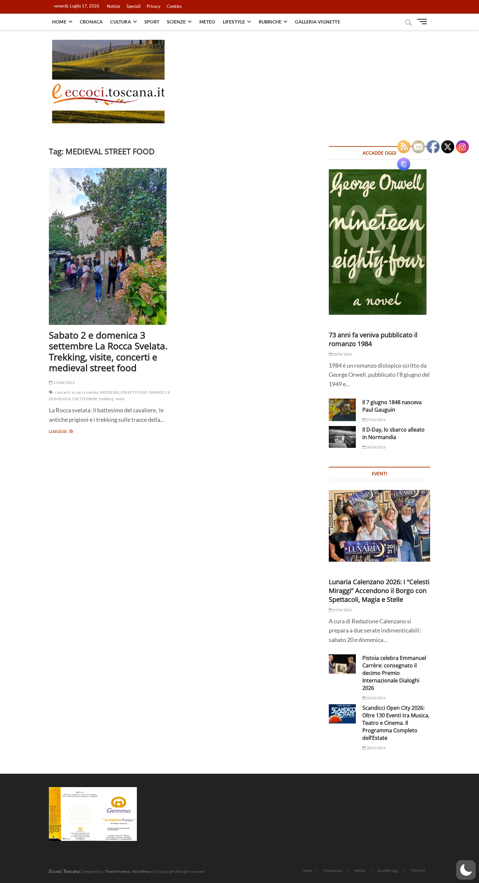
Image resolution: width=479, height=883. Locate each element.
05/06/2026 (375, 698)
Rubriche (270, 21)
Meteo (207, 21)
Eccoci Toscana (64, 871)
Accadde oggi (387, 870)
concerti (62, 392)
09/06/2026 (342, 610)
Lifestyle (234, 21)
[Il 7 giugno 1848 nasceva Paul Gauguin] (342, 410)
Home (59, 21)
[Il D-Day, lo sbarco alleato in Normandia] (342, 437)
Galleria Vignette (317, 21)
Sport (151, 21)
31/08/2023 (63, 382)
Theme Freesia (117, 871)
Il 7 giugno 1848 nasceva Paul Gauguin (392, 406)
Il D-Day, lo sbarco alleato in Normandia (393, 433)
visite (119, 398)
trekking (106, 398)
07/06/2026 (375, 420)
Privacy (154, 6)
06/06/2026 (375, 447)
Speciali (133, 6)
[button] (466, 870)
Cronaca (91, 21)
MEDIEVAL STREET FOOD (123, 392)
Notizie (113, 6)
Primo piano (333, 870)
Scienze (176, 21)
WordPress (141, 871)
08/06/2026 (342, 354)
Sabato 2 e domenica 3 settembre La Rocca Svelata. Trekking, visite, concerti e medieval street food (108, 351)
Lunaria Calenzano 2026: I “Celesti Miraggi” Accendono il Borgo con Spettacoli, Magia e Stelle (379, 590)
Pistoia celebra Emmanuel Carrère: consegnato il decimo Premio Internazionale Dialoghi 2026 (394, 673)
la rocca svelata (85, 392)
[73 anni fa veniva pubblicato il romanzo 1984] (379, 242)
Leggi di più (66, 431)
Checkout (417, 870)
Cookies (174, 6)
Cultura (120, 21)
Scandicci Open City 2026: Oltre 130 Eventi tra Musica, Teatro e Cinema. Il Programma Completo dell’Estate (395, 722)
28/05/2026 (375, 748)
